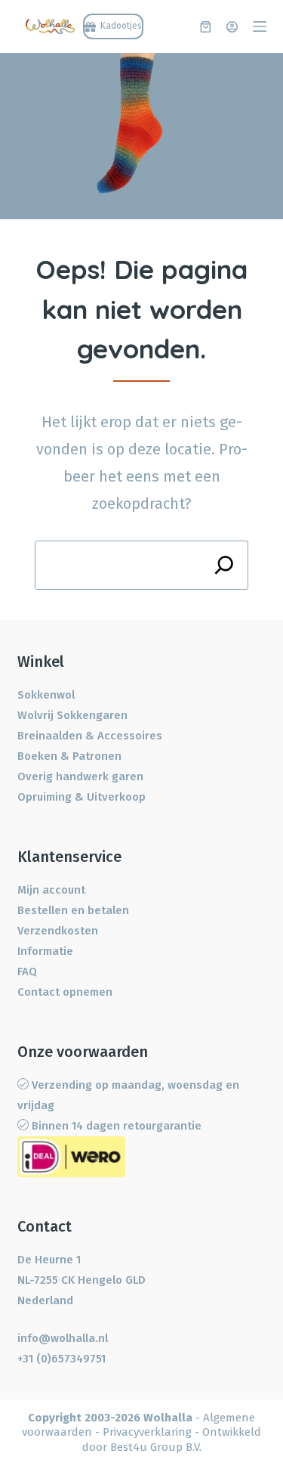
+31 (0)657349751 (61, 1358)
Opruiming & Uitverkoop (81, 797)
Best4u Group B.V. (155, 1447)
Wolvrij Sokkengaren (72, 715)
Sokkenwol (46, 695)
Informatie (45, 951)
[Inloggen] (232, 27)
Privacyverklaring (147, 1432)
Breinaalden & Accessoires (89, 735)
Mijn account (51, 890)
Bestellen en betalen (73, 910)
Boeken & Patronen (69, 756)
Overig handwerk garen (80, 776)
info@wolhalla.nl (62, 1338)
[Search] (224, 565)
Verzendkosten (57, 931)
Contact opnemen (64, 992)
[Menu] (259, 26)
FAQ (27, 971)
